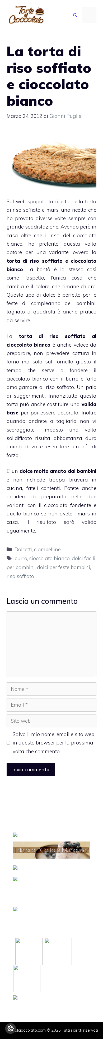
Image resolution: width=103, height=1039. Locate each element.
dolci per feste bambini (63, 567)
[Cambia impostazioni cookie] (10, 1028)
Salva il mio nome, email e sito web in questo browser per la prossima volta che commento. (53, 742)
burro (21, 558)
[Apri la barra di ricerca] (75, 15)
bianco (31, 513)
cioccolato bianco (28, 345)
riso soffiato (67, 336)
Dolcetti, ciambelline (38, 549)
